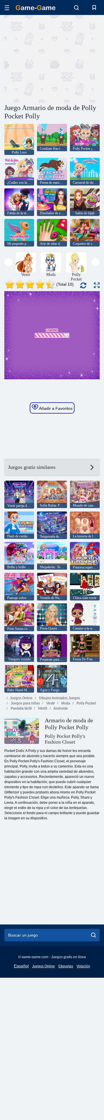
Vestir (50, 703)
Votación (83, 966)
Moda (65, 703)
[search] (93, 935)
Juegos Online (21, 698)
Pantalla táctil (21, 708)
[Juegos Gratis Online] (35, 7)
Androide (60, 708)
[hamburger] (7, 7)
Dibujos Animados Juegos (59, 698)
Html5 (42, 708)
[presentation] (8, 262)
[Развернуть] (97, 285)
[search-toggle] (76, 7)
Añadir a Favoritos (55, 408)
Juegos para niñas (25, 703)
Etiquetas (65, 966)
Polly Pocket (86, 703)
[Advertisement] (78, 59)
